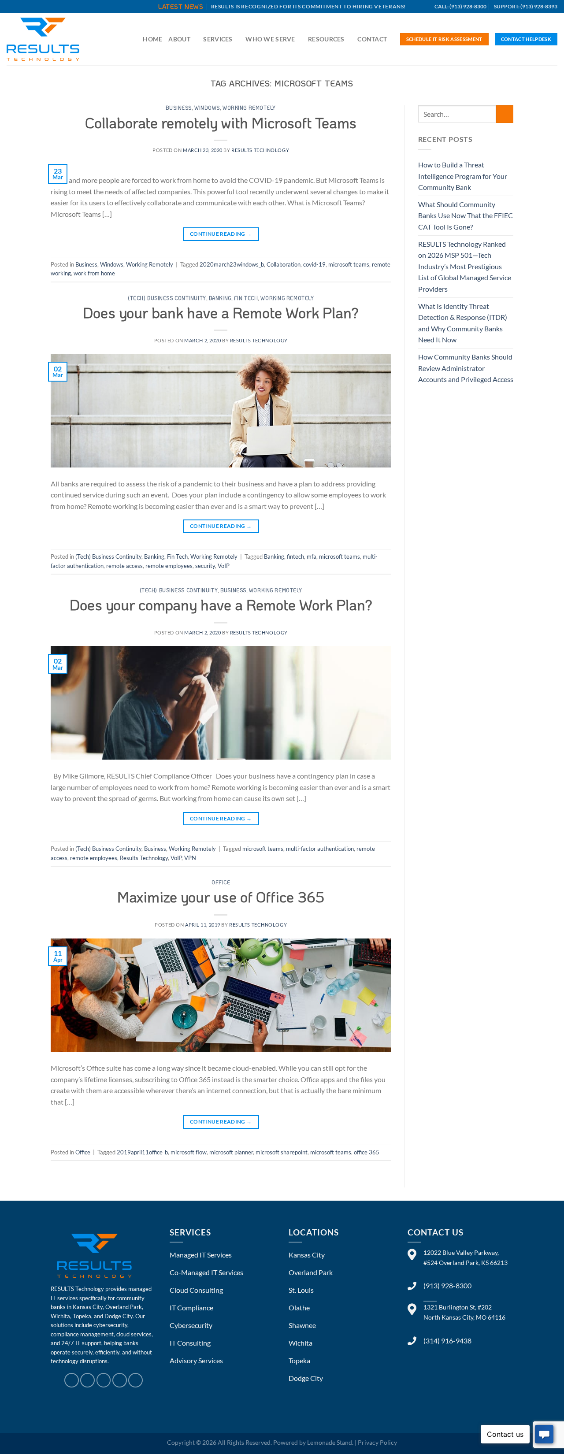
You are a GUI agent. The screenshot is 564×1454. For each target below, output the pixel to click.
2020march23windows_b (232, 264)
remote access (124, 565)
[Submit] (504, 113)
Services (217, 39)
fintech (295, 556)
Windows (207, 107)
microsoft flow (189, 1152)
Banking (220, 298)
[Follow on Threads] (103, 1380)
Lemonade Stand (329, 1442)
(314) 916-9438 (447, 1340)
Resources (326, 39)
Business (178, 107)
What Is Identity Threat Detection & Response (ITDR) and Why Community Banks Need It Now (462, 323)
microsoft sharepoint (282, 1152)
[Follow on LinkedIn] (119, 1380)
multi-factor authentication (320, 848)
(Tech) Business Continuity (167, 298)
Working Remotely (249, 107)
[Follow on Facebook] (71, 1380)
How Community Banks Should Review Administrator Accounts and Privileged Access (465, 367)
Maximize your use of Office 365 (220, 896)
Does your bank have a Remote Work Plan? (221, 312)
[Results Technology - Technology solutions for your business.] (51, 39)
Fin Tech (246, 298)
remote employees (169, 565)
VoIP (224, 565)
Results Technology (144, 857)
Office (221, 882)
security (205, 565)
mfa (311, 556)
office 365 (366, 1152)
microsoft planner (231, 1152)
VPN (190, 857)
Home (152, 39)
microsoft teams (348, 264)
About (179, 39)
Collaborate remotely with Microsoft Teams (220, 122)
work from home (94, 273)
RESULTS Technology (260, 150)
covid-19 (314, 264)
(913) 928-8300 (447, 1285)
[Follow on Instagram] (87, 1380)
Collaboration (284, 264)
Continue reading (221, 233)
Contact (372, 39)
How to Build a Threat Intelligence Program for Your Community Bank (462, 175)
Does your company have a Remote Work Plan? (221, 604)
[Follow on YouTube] (135, 1380)
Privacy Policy (377, 1442)
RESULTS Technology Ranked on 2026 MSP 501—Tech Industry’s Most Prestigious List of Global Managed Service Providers (464, 266)
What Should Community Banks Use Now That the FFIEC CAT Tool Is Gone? (465, 215)
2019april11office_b (142, 1152)
